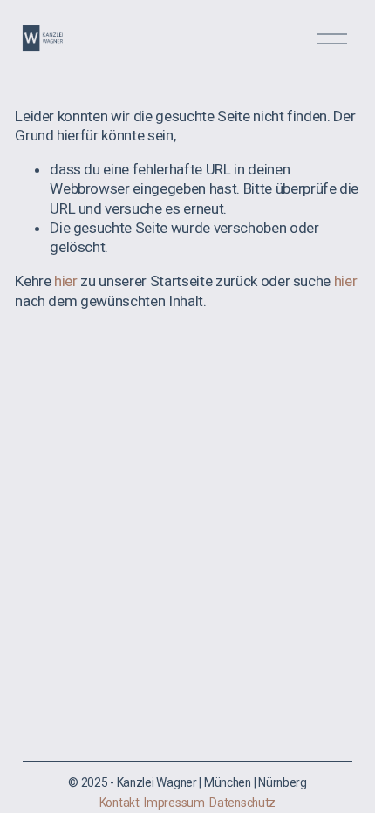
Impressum (174, 803)
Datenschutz (242, 803)
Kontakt (119, 803)
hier (66, 281)
